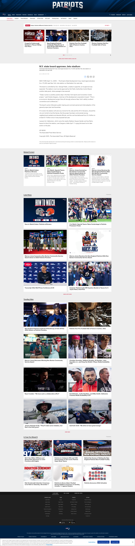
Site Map (47, 515)
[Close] (132, 542)
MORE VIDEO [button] (67, 431)
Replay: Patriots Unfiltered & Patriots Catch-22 (41, 25)
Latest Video (47, 502)
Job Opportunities (87, 513)
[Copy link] (94, 77)
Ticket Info (74, 499)
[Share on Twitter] (88, 77)
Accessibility (44, 536)
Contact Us (88, 515)
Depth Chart (60, 502)
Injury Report (60, 504)
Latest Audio (47, 504)
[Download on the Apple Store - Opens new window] (62, 522)
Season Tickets (74, 504)
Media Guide (87, 511)
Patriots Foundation (47, 509)
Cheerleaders (47, 513)
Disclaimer (53, 536)
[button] (64, 55)
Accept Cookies (115, 542)
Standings (61, 513)
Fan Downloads (88, 506)
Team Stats (61, 506)
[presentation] (110, 55)
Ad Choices (75, 536)
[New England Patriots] (67, 529)
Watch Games (73, 513)
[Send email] (91, 77)
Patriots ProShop (88, 499)
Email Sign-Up (88, 504)
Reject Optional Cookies (103, 542)
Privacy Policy (21, 536)
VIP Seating (74, 506)
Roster (60, 499)
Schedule (60, 511)
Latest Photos (47, 506)
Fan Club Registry (87, 502)
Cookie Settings (100, 536)
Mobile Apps (87, 509)
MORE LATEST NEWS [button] (67, 294)
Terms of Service (32, 536)
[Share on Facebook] (85, 77)
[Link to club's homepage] (4, 14)
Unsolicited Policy (65, 536)
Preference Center (113, 536)
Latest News (47, 499)
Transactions (60, 509)
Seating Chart (73, 509)
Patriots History (47, 511)
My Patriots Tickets (73, 502)
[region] (67, 542)
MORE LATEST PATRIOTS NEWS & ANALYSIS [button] (67, 58)
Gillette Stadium (74, 511)
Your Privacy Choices (88, 536)
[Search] (110, 15)
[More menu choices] (45, 14)
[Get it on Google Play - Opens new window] (72, 523)
